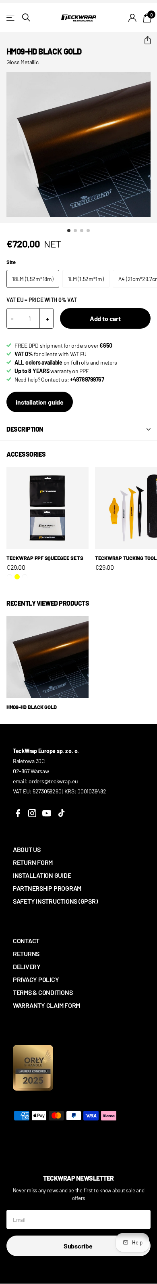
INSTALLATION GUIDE (42, 875)
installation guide (40, 402)
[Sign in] (132, 17)
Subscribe (78, 1246)
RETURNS (26, 953)
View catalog (11, 17)
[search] (26, 17)
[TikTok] (61, 813)
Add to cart (105, 318)
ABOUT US (27, 849)
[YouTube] (47, 813)
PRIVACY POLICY (36, 979)
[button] (144, 40)
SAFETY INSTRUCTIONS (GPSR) (55, 901)
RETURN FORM (33, 862)
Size (11, 262)
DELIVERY (27, 966)
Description (24, 429)
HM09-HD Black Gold (31, 707)
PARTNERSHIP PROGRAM (47, 888)
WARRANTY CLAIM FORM (46, 1005)
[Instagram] (32, 813)
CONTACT (26, 940)
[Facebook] (18, 813)
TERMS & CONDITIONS (42, 992)
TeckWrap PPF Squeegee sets (44, 558)
